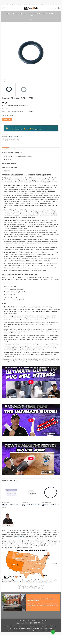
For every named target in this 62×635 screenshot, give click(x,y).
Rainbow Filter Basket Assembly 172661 (10, 505)
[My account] (56, 8)
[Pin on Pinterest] (14, 140)
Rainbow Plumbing (18, 136)
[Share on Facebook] (6, 140)
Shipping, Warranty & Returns (39, 630)
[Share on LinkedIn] (17, 140)
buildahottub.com (19, 536)
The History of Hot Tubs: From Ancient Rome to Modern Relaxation (41, 599)
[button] (5, 8)
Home (8, 14)
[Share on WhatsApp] (3, 140)
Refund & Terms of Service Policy (22, 630)
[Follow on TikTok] (27, 587)
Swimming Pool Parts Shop (36, 626)
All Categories (19, 14)
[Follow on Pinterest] (35, 587)
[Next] (56, 53)
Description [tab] (5, 149)
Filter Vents (10, 136)
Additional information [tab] (17, 149)
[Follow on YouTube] (42, 587)
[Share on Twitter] (9, 140)
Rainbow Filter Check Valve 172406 (31, 504)
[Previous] (5, 53)
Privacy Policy (10, 630)
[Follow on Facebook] (19, 587)
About (46, 626)
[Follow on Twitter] (31, 587)
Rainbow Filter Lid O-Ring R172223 (50, 504)
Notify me (7, 119)
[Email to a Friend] (12, 140)
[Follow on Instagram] (23, 587)
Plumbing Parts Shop (37, 14)
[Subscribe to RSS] (39, 587)
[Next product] (31, 18)
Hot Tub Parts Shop (9, 626)
